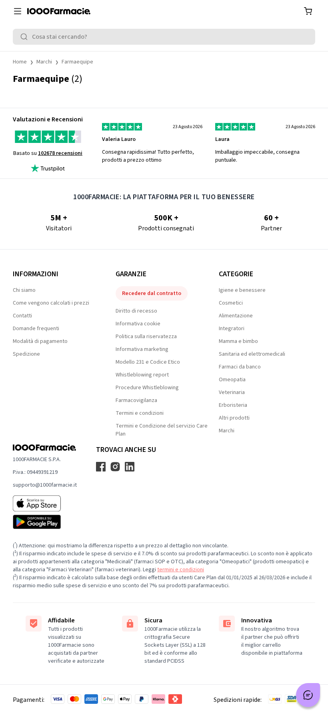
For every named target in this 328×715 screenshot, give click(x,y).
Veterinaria (232, 392)
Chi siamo (24, 290)
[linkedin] (129, 466)
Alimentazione (236, 316)
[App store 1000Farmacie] (45, 503)
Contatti (22, 316)
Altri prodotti (234, 418)
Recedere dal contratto (151, 293)
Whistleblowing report (142, 375)
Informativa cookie (138, 324)
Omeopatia (232, 380)
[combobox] (164, 37)
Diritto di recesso (136, 311)
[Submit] (25, 37)
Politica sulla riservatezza (146, 337)
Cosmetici (231, 303)
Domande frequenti (36, 329)
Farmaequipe (77, 62)
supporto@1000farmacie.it (45, 485)
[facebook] (101, 466)
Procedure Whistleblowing (147, 388)
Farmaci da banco (240, 367)
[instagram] (115, 466)
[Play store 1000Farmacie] (45, 522)
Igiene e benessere (242, 290)
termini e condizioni (180, 570)
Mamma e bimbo (238, 341)
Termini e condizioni (140, 413)
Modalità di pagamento (40, 341)
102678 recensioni (60, 153)
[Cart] (308, 11)
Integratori (231, 329)
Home (20, 62)
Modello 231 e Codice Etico (148, 362)
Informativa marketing (142, 349)
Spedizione (26, 354)
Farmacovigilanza (136, 400)
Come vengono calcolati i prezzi (51, 303)
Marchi (44, 62)
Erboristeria (233, 405)
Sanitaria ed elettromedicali (252, 354)
